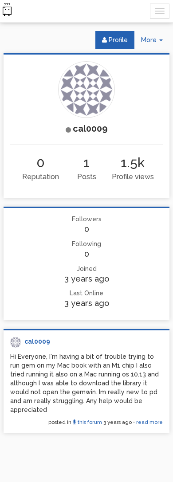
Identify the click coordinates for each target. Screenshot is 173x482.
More (155, 42)
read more (149, 422)
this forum (89, 422)
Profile (117, 39)
